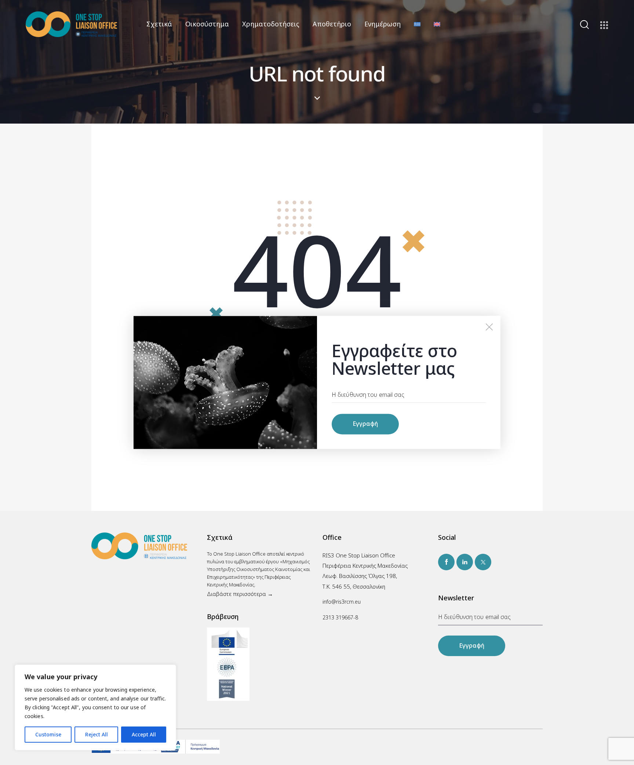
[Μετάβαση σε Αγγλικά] (437, 24)
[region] (95, 707)
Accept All (144, 734)
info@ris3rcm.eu (342, 601)
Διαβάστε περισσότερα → (240, 593)
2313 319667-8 (340, 617)
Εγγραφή (471, 645)
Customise (48, 734)
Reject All (96, 734)
